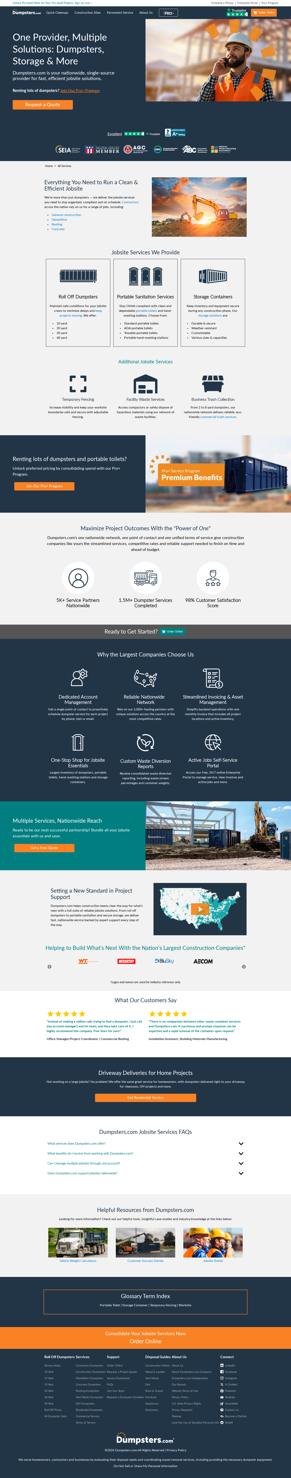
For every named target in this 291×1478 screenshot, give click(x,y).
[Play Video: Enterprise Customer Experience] (200, 909)
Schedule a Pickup (222, 3)
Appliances (151, 1403)
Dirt (147, 1384)
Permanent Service (121, 15)
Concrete (58, 229)
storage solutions (210, 315)
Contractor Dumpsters (89, 1365)
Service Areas (52, 1365)
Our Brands (179, 1384)
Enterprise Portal (247, 3)
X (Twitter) (231, 1384)
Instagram (231, 1378)
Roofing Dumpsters (87, 1391)
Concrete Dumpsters (88, 1384)
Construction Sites (89, 15)
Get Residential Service (145, 1098)
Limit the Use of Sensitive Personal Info (195, 1422)
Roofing (57, 224)
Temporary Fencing (163, 1305)
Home (49, 166)
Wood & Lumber (155, 1372)
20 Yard (48, 1391)
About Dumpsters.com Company (191, 1372)
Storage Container (135, 1305)
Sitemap (176, 1416)
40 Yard (48, 1403)
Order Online (266, 12)
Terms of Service (85, 1422)
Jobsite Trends (213, 1260)
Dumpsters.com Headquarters (190, 1378)
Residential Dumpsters (89, 1410)
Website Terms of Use (185, 1391)
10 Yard (48, 1372)
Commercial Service (87, 1416)
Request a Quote (42, 104)
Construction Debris (157, 1365)
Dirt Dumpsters (85, 1403)
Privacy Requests (182, 1410)
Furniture (150, 1397)
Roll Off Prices (53, 1410)
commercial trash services (218, 417)
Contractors (130, 202)
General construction (66, 215)
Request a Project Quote (122, 1372)
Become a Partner (236, 1416)
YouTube (230, 1397)
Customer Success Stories (145, 1260)
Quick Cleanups (58, 15)
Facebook (231, 1372)
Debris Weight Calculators (78, 1260)
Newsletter (231, 1403)
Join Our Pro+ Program (80, 91)
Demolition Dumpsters (89, 1378)
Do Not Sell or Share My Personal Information (146, 1466)
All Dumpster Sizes (55, 1416)
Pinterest (230, 1391)
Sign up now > (83, 3)
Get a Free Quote (44, 848)
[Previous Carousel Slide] (48, 967)
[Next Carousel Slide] (242, 967)
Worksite (185, 1305)
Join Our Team (115, 1391)
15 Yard (48, 1384)
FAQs (110, 1384)
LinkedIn (230, 1365)
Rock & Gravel (154, 1391)
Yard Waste (152, 1378)
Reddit (229, 1422)
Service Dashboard (118, 1378)
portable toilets (146, 310)
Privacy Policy (180, 1397)
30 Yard (48, 1397)
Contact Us (232, 1410)
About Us (147, 15)
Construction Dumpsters (91, 1372)
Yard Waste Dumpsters (89, 1397)
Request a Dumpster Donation (125, 1397)
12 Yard (48, 1378)
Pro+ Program (270, 3)
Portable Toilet (110, 1305)
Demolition (59, 219)
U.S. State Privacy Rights (186, 1403)
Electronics (152, 1410)
